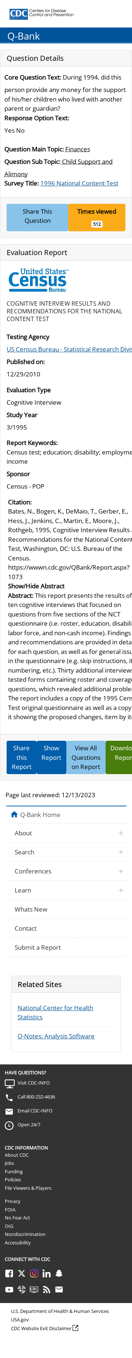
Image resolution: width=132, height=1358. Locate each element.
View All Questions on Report (86, 757)
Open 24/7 (29, 1124)
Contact (26, 928)
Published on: (26, 361)
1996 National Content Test (79, 183)
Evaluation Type (29, 390)
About (23, 833)
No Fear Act (17, 1217)
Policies (13, 1179)
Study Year (22, 415)
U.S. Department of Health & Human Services (60, 1311)
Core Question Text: (32, 77)
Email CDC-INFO (35, 1110)
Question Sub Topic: (32, 161)
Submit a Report (38, 947)
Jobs (9, 1163)
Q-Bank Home (40, 814)
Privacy (13, 1201)
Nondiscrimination (25, 1234)
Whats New (31, 909)
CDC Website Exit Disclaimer (41, 1328)
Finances (77, 149)
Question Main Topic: (34, 149)
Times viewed (96, 211)
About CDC (17, 1155)
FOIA (10, 1209)
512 (97, 224)
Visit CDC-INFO (34, 1082)
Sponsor (18, 474)
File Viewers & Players (28, 1188)
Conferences (33, 871)
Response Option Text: (36, 118)
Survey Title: (21, 183)
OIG (9, 1226)
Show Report (51, 753)
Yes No (14, 130)
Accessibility (18, 1242)
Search (24, 852)
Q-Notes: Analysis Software (56, 1036)
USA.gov (20, 1319)
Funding (14, 1171)
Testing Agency (28, 336)
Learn (23, 890)
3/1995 (17, 427)
